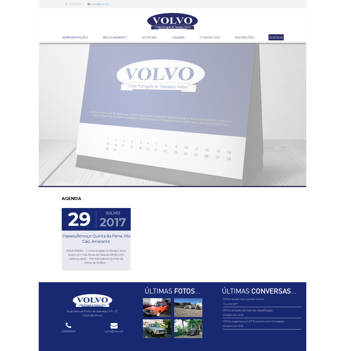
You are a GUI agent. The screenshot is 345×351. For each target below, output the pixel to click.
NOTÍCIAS (149, 37)
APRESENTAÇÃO (75, 37)
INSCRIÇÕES (244, 37)
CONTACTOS (210, 37)
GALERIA (178, 37)
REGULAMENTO (115, 37)
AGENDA (276, 37)
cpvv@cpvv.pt (100, 4)
